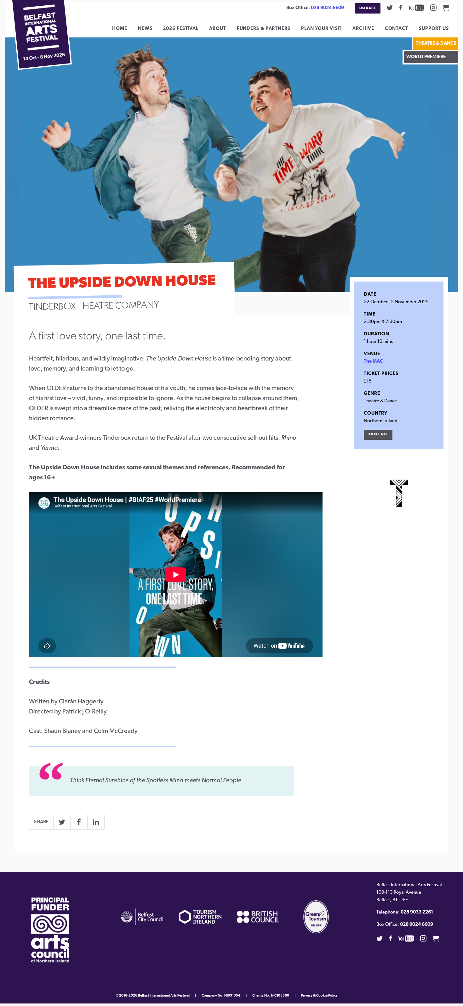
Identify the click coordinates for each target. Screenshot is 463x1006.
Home (119, 28)
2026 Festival (180, 28)
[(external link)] (50, 930)
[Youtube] (416, 7)
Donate (367, 8)
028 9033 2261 (417, 912)
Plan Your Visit (321, 28)
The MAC (373, 361)
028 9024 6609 (327, 8)
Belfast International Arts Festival (164, 996)
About (217, 28)
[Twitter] (389, 7)
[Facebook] (401, 7)
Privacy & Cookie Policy (319, 996)
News (145, 28)
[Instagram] (433, 7)
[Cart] (446, 7)
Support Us (434, 28)
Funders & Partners (263, 28)
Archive (363, 28)
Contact (396, 28)
